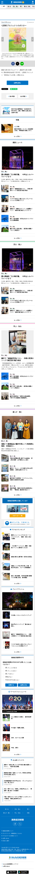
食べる (9, 6)
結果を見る (23, 685)
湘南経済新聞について (8, 831)
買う (21, 6)
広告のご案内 (6, 840)
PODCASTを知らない (12, 680)
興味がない (9, 677)
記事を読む (17, 83)
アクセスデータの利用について (10, 835)
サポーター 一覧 (17, 515)
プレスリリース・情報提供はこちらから (12, 833)
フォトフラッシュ (6, 22)
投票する (11, 685)
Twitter (20, 824)
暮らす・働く (27, 6)
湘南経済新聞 (16, 2)
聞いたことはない (11, 671)
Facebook (15, 824)
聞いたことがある (11, 667)
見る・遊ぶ (15, 6)
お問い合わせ (6, 838)
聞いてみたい (9, 674)
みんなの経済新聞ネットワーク (17, 857)
